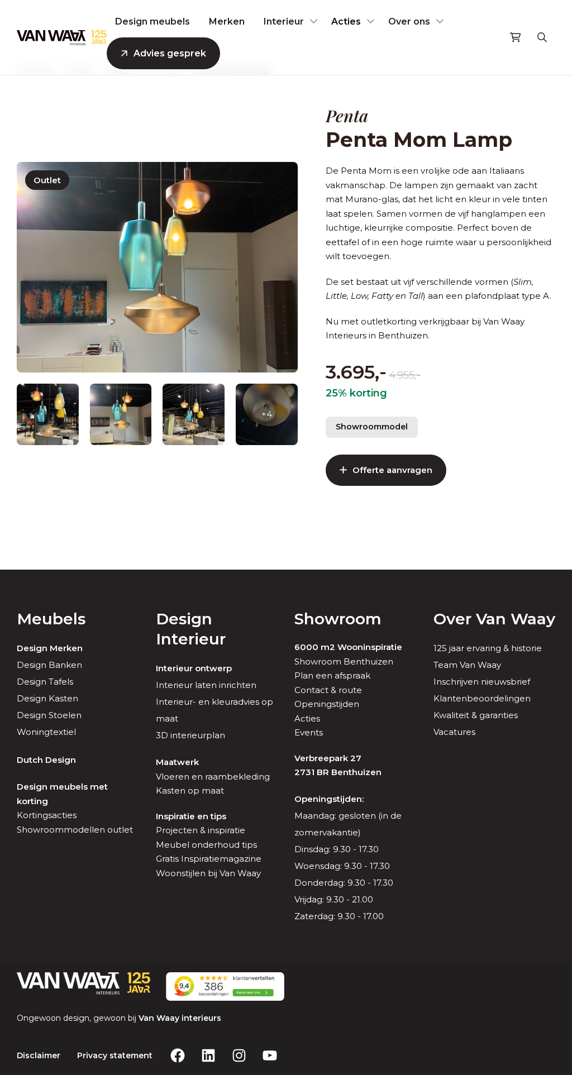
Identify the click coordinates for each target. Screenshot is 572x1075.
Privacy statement (114, 1055)
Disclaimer (38, 1055)
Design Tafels (45, 681)
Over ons (409, 21)
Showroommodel (372, 427)
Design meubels (152, 21)
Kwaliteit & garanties (475, 715)
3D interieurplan (190, 735)
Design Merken (50, 648)
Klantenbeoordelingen (482, 698)
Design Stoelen (49, 715)
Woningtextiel (46, 732)
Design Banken (49, 665)
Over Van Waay (494, 618)
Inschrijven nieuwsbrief (481, 681)
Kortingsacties (47, 815)
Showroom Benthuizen (343, 661)
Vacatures (454, 732)
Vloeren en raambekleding (213, 776)
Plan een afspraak (332, 675)
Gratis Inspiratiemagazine (208, 858)
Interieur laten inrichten (206, 685)
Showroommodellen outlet (75, 829)
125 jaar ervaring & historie (487, 648)
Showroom (338, 618)
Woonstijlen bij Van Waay (208, 873)
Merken (227, 21)
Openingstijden (326, 704)
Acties (346, 21)
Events (308, 732)
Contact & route (328, 690)
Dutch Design (46, 759)
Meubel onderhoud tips (206, 844)
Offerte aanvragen (392, 470)
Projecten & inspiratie (200, 830)
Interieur (284, 21)
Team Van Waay (467, 665)
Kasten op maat (190, 790)
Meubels (51, 618)
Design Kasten (47, 698)
